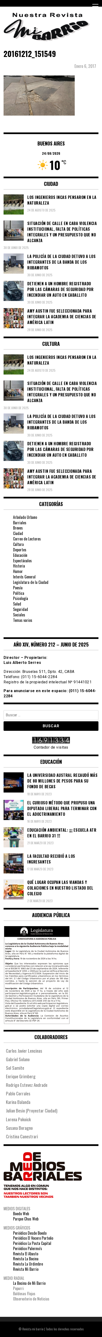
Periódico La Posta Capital (32, 1243)
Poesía (18, 588)
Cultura (18, 544)
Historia (19, 566)
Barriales (19, 522)
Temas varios (22, 620)
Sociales (19, 615)
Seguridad (20, 609)
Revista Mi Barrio (25, 1269)
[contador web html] (51, 741)
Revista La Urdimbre (28, 1264)
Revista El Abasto (25, 1254)
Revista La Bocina (25, 1259)
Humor (18, 571)
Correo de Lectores (27, 539)
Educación (20, 555)
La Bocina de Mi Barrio (29, 1283)
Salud (17, 604)
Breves (18, 528)
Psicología (20, 598)
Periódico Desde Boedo (29, 1233)
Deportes (19, 550)
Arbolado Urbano (25, 517)
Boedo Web (21, 1213)
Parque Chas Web (25, 1219)
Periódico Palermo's (27, 1248)
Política (18, 593)
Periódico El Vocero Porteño (33, 1238)
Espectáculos (22, 560)
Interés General (24, 577)
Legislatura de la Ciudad (30, 582)
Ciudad (18, 533)
